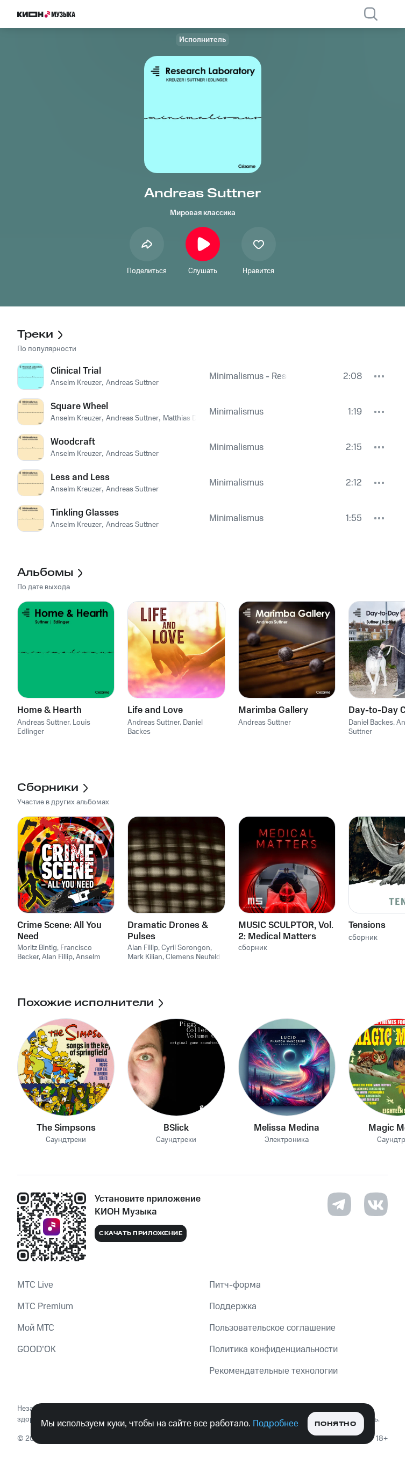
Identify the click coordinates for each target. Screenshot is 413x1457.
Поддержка (233, 1306)
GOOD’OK (36, 1349)
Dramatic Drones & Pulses (167, 930)
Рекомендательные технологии (273, 1371)
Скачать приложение (140, 1233)
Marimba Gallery (273, 710)
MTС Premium (45, 1306)
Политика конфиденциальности (273, 1349)
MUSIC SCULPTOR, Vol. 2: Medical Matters (285, 930)
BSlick (176, 1128)
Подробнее (275, 1423)
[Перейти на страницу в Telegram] (339, 1204)
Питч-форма (235, 1285)
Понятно (335, 1424)
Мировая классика (203, 213)
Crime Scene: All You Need (59, 930)
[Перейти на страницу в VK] (376, 1204)
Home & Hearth (49, 710)
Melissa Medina (286, 1128)
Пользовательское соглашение (272, 1328)
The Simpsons (66, 1128)
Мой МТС (35, 1328)
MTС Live (35, 1285)
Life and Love (155, 710)
